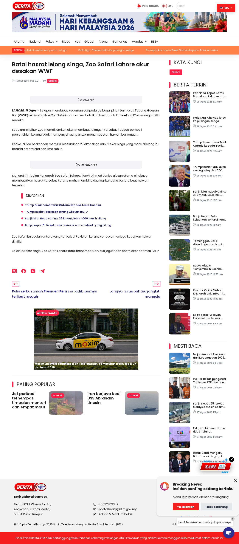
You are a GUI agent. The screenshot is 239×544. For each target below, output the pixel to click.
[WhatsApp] (33, 271)
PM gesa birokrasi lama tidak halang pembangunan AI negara (209, 430)
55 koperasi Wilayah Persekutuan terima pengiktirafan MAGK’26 (208, 316)
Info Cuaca (150, 6)
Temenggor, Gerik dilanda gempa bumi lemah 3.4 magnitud (207, 242)
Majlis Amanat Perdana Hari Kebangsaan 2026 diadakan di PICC (209, 356)
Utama (19, 41)
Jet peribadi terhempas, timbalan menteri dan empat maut (29, 400)
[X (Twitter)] (14, 271)
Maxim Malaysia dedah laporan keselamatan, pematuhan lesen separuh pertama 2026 (85, 365)
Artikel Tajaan (47, 312)
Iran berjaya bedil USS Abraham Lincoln (104, 398)
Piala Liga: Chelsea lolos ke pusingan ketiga (85, 50)
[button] (51, 41)
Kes (77, 41)
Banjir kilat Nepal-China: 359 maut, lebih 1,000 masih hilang (65, 218)
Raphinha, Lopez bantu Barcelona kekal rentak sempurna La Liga (209, 94)
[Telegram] (42, 271)
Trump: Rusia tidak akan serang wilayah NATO (56, 212)
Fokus (50, 41)
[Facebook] (23, 271)
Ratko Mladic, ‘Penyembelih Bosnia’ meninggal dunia (207, 267)
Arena (103, 41)
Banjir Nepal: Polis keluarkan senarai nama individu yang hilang (68, 225)
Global (89, 41)
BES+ (154, 41)
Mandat (137, 41)
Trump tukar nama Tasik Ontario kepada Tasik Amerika (161, 50)
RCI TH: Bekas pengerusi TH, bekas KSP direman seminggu (209, 380)
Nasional (35, 41)
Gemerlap (119, 41)
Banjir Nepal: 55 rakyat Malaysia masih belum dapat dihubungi (208, 405)
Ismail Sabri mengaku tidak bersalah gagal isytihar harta (207, 454)
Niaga (66, 41)
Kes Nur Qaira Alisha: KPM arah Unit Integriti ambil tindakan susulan (209, 292)
